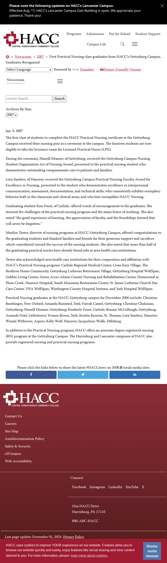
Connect (76, 478)
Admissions (95, 34)
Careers (10, 424)
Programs (74, 34)
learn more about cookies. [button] (89, 555)
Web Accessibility (18, 461)
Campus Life (96, 44)
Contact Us (13, 416)
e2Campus (13, 454)
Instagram (97, 487)
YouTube (131, 487)
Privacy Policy (73, 537)
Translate (87, 70)
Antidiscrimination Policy (24, 439)
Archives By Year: (19, 109)
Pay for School (119, 34)
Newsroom (23, 57)
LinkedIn (115, 487)
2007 (40, 57)
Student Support (147, 34)
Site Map (12, 431)
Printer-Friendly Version (122, 70)
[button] (124, 45)
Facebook (79, 487)
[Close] (162, 5)
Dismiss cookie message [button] (152, 550)
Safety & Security (18, 446)
